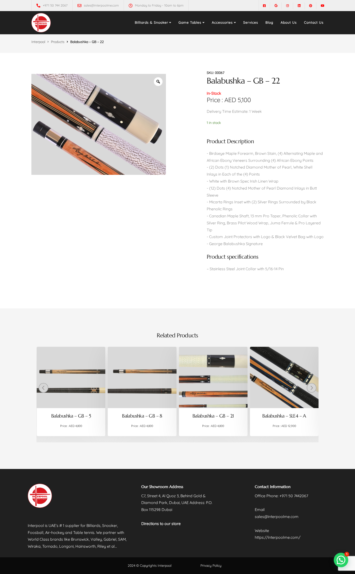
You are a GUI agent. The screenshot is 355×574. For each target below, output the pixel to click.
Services (250, 22)
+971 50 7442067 (293, 495)
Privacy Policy (210, 565)
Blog (269, 22)
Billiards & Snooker (151, 22)
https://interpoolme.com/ (277, 537)
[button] (341, 560)
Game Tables (189, 22)
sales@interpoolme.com (276, 516)
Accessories (222, 22)
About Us (289, 22)
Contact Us (314, 22)
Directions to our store (161, 523)
